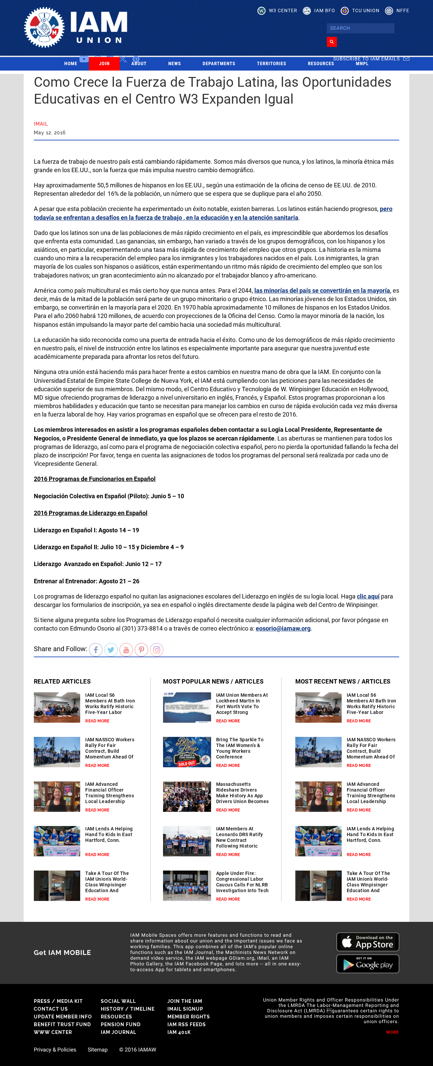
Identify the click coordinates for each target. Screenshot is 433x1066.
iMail (41, 124)
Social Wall (118, 1001)
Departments (219, 63)
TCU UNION (366, 10)
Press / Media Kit (58, 1001)
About (138, 63)
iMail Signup (185, 1009)
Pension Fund (121, 1024)
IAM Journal (118, 1032)
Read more (97, 721)
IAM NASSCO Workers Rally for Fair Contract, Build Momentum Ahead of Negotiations (109, 751)
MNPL (362, 63)
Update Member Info (63, 1016)
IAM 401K (179, 1032)
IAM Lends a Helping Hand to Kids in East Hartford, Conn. (109, 834)
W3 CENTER (283, 10)
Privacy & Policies (55, 1049)
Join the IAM (184, 1001)
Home (70, 63)
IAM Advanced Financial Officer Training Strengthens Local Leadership (109, 792)
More (392, 1032)
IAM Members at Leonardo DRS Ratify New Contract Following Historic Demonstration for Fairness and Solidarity (239, 846)
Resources (321, 63)
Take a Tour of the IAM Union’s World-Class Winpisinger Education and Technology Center (107, 885)
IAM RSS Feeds (186, 1024)
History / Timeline (128, 1009)
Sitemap (98, 1049)
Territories (271, 63)
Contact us (51, 1009)
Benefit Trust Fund (62, 1024)
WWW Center (53, 1032)
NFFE (402, 10)
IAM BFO (324, 10)
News (174, 63)
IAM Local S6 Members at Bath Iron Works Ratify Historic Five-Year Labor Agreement (110, 706)
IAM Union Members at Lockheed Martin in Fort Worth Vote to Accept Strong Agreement (242, 706)
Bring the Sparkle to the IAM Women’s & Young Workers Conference (240, 748)
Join (104, 63)
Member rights (188, 1016)
